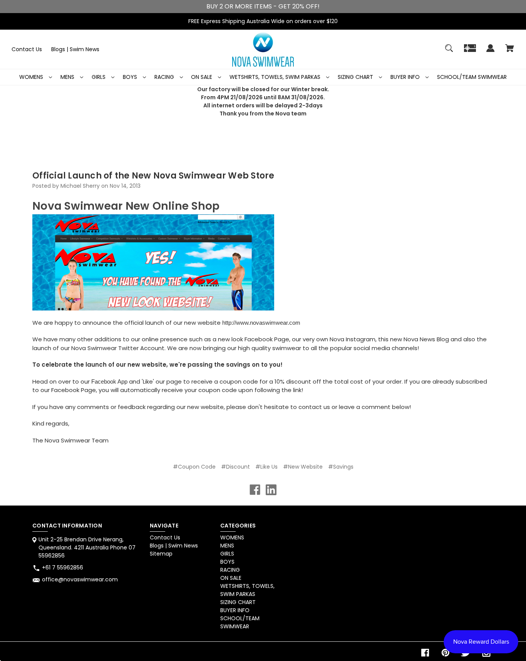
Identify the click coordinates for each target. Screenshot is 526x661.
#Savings (340, 467)
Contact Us (27, 49)
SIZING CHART (356, 77)
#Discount (235, 467)
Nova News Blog (426, 339)
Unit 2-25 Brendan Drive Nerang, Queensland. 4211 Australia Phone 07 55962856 (87, 547)
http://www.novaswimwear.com (260, 322)
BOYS (131, 77)
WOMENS (32, 77)
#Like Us (266, 467)
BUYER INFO (405, 77)
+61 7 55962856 (62, 567)
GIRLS (99, 77)
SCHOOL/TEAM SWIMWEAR (472, 77)
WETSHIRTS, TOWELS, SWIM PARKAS (275, 77)
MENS (68, 77)
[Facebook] (255, 489)
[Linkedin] (271, 489)
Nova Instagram (352, 339)
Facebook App (109, 381)
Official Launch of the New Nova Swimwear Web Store (153, 176)
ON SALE (202, 77)
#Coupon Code (194, 467)
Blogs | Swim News (75, 49)
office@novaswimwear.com (80, 579)
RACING (165, 77)
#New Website (303, 467)
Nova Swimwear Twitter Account (117, 348)
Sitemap (161, 554)
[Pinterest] (445, 653)
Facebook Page (267, 339)
